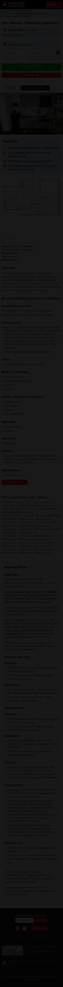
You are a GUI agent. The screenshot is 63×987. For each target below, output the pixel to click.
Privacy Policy (26, 512)
